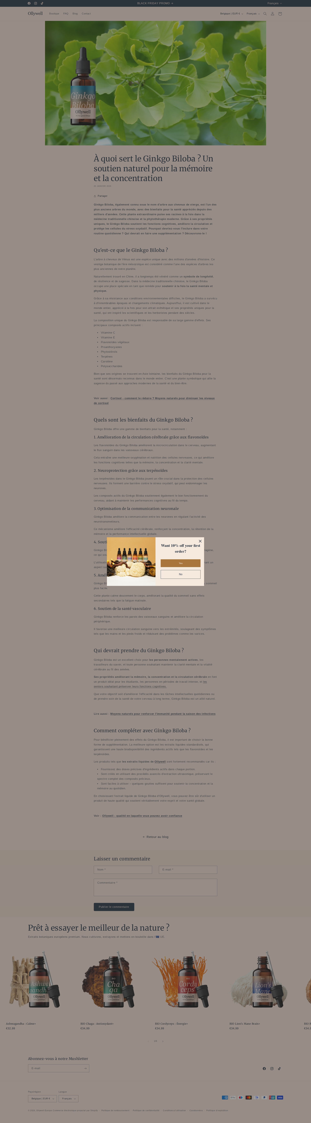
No (180, 574)
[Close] (200, 541)
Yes (181, 563)
